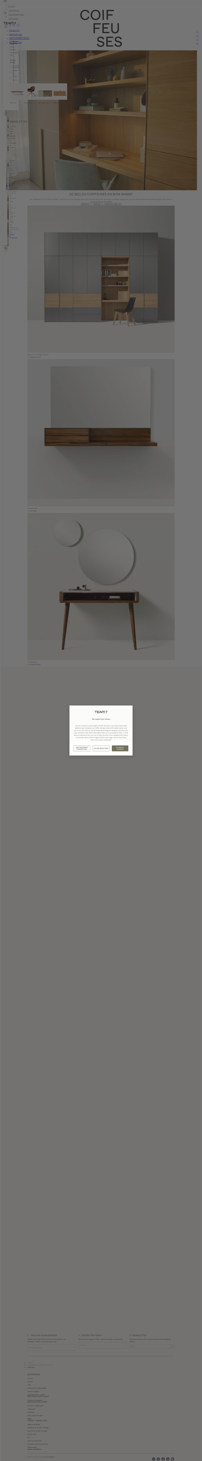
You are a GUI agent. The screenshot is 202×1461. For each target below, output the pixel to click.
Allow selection (101, 748)
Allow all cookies (120, 748)
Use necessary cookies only (82, 748)
